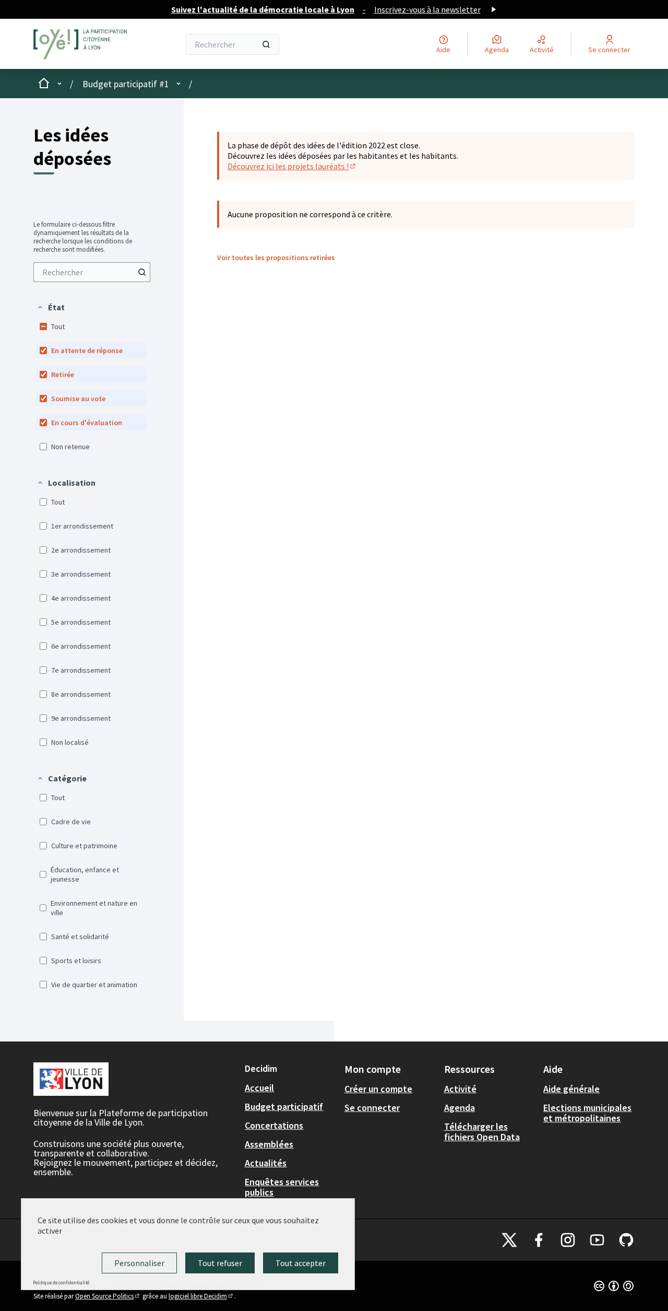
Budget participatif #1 (125, 84)
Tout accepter (301, 1263)
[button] (50, 307)
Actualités (266, 1163)
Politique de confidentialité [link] (61, 1282)
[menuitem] (91, 272)
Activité (460, 1089)
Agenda (459, 1108)
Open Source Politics (108, 1296)
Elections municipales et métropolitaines (587, 1113)
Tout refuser (220, 1263)
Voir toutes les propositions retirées (276, 257)
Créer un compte (378, 1089)
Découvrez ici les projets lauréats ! (292, 166)
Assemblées (269, 1144)
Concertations (274, 1125)
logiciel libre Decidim (201, 1296)
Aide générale (571, 1089)
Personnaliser (139, 1263)
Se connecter (372, 1108)
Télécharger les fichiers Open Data (482, 1131)
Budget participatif (284, 1107)
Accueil (259, 1088)
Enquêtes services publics (282, 1187)
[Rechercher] (266, 44)
